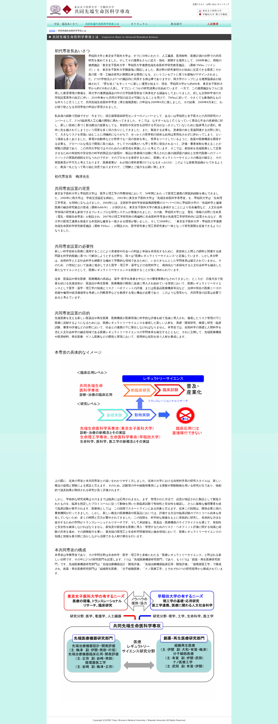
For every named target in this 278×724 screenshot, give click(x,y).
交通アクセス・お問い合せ (204, 4)
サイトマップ (223, 4)
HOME (52, 30)
